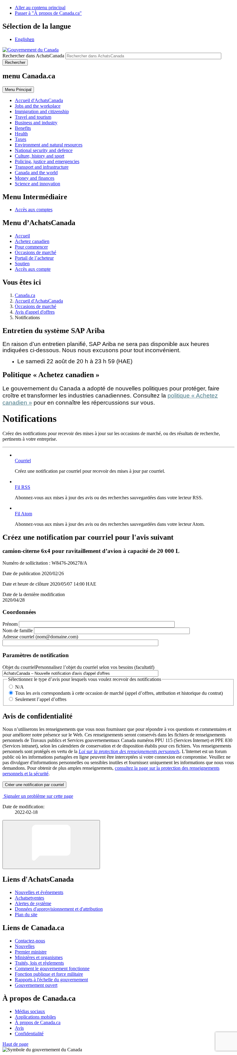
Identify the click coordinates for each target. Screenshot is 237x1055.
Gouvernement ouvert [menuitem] (36, 985)
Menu (18, 89)
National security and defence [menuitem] (44, 150)
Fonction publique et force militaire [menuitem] (49, 974)
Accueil (22, 235)
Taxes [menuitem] (20, 139)
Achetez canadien (32, 241)
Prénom (10, 624)
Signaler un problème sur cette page (38, 796)
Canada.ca (25, 295)
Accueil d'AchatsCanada (39, 300)
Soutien (22, 263)
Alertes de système (33, 903)
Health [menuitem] (21, 133)
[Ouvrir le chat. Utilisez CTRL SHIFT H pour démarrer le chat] (51, 844)
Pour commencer (31, 246)
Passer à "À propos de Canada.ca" (48, 13)
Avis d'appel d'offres (35, 312)
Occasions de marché (35, 252)
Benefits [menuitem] (23, 128)
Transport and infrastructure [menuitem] (42, 167)
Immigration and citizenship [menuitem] (42, 111)
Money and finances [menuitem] (34, 178)
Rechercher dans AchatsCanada (33, 55)
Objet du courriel (78, 667)
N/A (19, 687)
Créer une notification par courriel (34, 784)
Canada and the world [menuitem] (36, 172)
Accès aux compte (33, 269)
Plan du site (26, 914)
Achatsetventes (29, 897)
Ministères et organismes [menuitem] (39, 957)
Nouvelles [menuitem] (25, 946)
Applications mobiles (35, 1017)
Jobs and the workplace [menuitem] (37, 106)
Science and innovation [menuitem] (37, 183)
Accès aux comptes (33, 209)
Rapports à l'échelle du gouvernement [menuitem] (51, 979)
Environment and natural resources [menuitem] (48, 144)
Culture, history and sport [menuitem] (39, 156)
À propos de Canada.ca (37, 1022)
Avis (19, 1028)
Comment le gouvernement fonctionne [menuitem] (52, 968)
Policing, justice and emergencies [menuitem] (47, 161)
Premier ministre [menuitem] (31, 951)
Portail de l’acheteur (34, 258)
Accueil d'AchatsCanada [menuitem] (39, 100)
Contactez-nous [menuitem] (30, 940)
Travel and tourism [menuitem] (33, 117)
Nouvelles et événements (39, 892)
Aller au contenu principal (40, 7)
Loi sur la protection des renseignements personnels (129, 751)
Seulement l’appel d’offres (40, 699)
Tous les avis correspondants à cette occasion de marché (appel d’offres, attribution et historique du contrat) (119, 693)
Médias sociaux (30, 1011)
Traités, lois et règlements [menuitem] (39, 963)
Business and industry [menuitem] (36, 122)
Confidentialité (29, 1033)
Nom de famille (17, 630)
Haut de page (15, 1044)
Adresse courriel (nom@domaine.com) (40, 636)
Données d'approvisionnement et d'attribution (59, 909)
